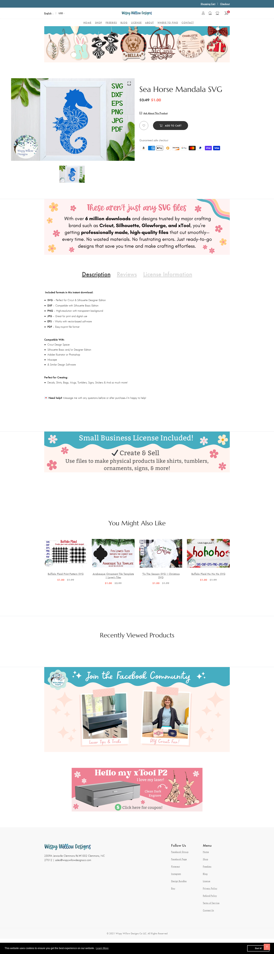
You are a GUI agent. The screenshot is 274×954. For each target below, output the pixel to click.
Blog (205, 873)
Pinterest (175, 866)
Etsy (173, 888)
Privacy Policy (210, 888)
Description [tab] (96, 274)
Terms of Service (211, 902)
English (48, 13)
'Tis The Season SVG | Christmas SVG (161, 575)
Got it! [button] (258, 948)
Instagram (176, 873)
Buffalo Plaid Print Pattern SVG (66, 573)
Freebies (207, 866)
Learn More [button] (102, 948)
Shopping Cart (208, 3)
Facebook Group (179, 851)
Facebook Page (179, 859)
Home (206, 851)
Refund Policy (210, 895)
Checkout (225, 3)
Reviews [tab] (127, 274)
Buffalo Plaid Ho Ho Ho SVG (208, 573)
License (206, 881)
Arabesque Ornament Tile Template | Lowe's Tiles (113, 575)
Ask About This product (155, 113)
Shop (205, 859)
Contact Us (208, 910)
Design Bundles (179, 881)
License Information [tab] (167, 274)
